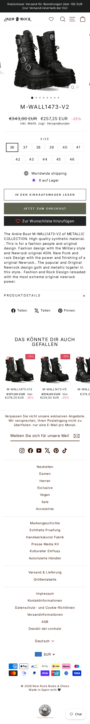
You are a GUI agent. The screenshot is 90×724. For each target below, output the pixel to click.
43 (31, 159)
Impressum (45, 593)
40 (65, 147)
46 (72, 159)
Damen (45, 474)
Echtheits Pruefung (45, 530)
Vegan (45, 495)
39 (51, 147)
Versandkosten (58, 123)
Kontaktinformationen (45, 600)
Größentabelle (45, 579)
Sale (45, 502)
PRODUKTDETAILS (22, 295)
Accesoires (45, 509)
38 (38, 147)
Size (44, 139)
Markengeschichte (45, 523)
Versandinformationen (45, 614)
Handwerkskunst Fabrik (45, 537)
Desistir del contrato (45, 628)
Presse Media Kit (45, 544)
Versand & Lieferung (45, 572)
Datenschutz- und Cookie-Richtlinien (45, 607)
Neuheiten (45, 467)
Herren (45, 481)
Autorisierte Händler (45, 558)
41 (78, 147)
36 (12, 147)
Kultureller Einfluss (45, 551)
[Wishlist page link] (53, 19)
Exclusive (45, 488)
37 (25, 147)
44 (44, 159)
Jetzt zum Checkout (45, 208)
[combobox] (45, 654)
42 (17, 159)
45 (58, 159)
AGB (45, 622)
